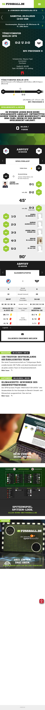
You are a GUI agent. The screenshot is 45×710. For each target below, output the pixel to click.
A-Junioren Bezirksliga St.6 (22, 10)
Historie (3, 272)
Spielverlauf (22, 161)
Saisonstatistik (22, 273)
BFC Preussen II (33, 51)
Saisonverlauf (42, 272)
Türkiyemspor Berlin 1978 (11, 34)
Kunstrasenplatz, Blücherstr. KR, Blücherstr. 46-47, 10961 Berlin (22, 25)
